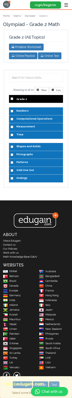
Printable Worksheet (27, 47)
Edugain (6, 4)
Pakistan (14, 333)
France (49, 290)
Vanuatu (14, 367)
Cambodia (51, 280)
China (48, 285)
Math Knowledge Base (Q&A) (20, 256)
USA (48, 362)
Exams (17, 15)
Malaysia (50, 314)
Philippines (52, 333)
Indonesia (51, 300)
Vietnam (50, 367)
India (12, 300)
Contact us (9, 244)
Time (19, 134)
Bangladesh (52, 276)
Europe (13, 290)
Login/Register (45, 5)
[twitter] (16, 375)
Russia (49, 338)
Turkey (13, 357)
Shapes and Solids (28, 146)
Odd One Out (25, 170)
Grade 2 (21, 99)
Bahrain (14, 276)
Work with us (11, 252)
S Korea (13, 343)
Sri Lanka (14, 352)
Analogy (21, 177)
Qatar (12, 338)
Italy (47, 304)
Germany (15, 295)
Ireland (13, 304)
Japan (49, 309)
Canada (13, 285)
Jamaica (14, 309)
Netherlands (52, 324)
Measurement (25, 126)
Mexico (49, 319)
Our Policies (10, 248)
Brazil (12, 280)
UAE (48, 357)
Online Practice (25, 55)
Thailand (50, 352)
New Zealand (53, 328)
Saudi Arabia (53, 343)
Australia (50, 271)
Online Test (51, 55)
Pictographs (24, 154)
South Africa (52, 348)
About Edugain (12, 240)
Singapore (15, 348)
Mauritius (14, 319)
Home (6, 15)
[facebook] (6, 375)
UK (11, 362)
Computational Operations (34, 118)
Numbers (22, 110)
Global (13, 271)
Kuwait (13, 314)
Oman (13, 328)
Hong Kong (52, 295)
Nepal (13, 324)
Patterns (22, 162)
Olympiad (30, 15)
